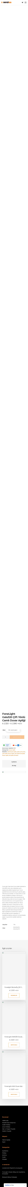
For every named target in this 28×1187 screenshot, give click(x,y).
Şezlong (4, 1155)
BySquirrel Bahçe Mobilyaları (9, 1177)
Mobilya (4, 1153)
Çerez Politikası (6, 1127)
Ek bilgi (14, 765)
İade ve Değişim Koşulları (8, 1129)
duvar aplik (5, 755)
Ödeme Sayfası (6, 1140)
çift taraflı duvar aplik (8, 753)
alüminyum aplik (11, 751)
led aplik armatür (13, 755)
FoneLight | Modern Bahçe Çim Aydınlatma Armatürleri (13, 1173)
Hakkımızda (5, 1120)
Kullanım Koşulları (6, 1131)
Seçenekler (14, 995)
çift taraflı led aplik (19, 753)
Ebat (4, 730)
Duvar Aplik (12, 750)
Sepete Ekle (17, 737)
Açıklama (14, 762)
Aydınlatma (5, 1151)
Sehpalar (4, 1159)
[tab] (14, 762)
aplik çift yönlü (21, 751)
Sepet (3, 1142)
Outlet (4, 1157)
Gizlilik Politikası (6, 1124)
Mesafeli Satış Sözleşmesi (9, 1122)
